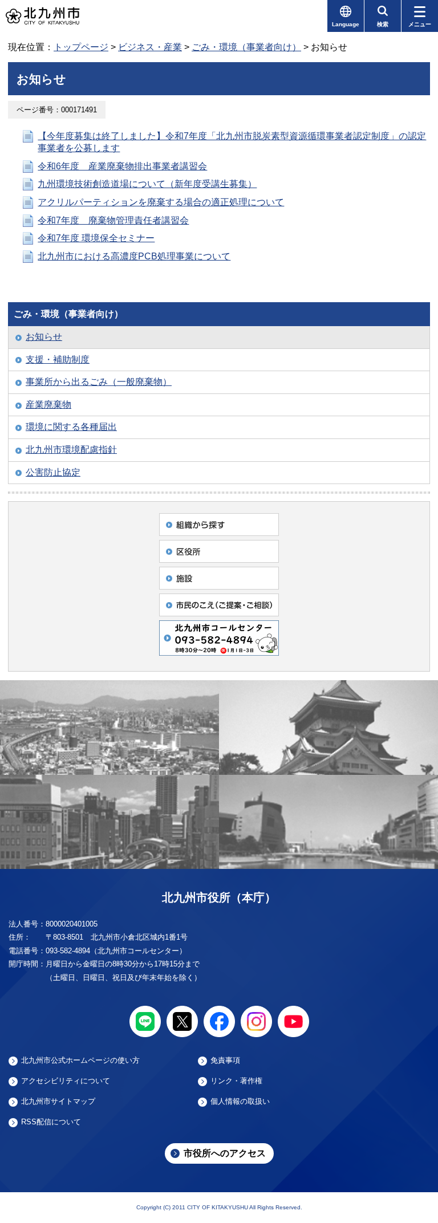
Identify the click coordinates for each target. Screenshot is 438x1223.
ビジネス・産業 (150, 47)
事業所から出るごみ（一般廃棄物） (99, 382)
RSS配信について (51, 1122)
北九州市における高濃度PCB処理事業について (134, 256)
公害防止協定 (53, 472)
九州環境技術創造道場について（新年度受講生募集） (147, 184)
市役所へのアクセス (225, 1153)
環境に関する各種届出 (71, 427)
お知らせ (44, 337)
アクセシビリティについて (65, 1081)
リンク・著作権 (236, 1081)
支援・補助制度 (58, 359)
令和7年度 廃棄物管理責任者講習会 (113, 220)
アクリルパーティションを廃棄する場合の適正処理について (161, 202)
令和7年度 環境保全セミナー (96, 238)
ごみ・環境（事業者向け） (246, 47)
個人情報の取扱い (240, 1102)
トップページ (81, 47)
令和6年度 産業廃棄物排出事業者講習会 (122, 166)
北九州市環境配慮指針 (71, 449)
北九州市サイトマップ (58, 1102)
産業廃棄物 (48, 404)
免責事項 (225, 1060)
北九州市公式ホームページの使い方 (80, 1060)
